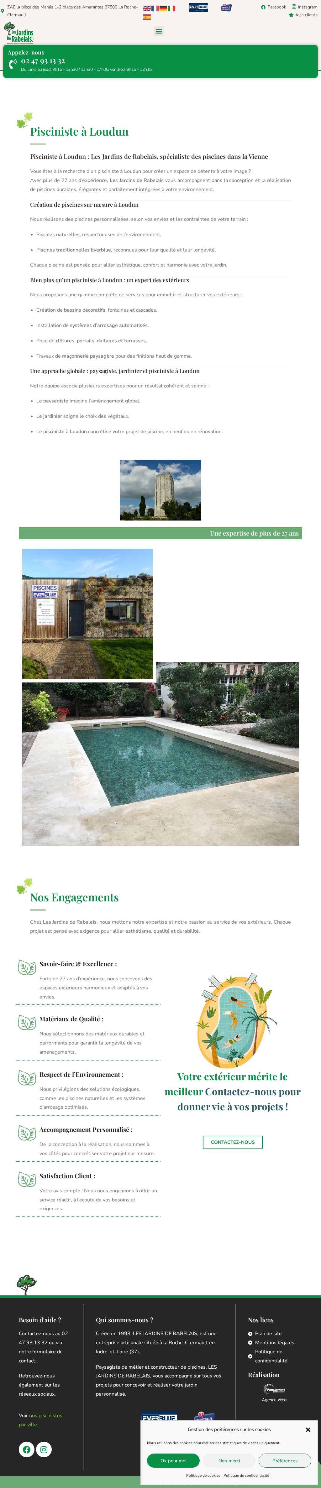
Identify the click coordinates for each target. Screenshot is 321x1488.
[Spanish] (147, 16)
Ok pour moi (173, 1461)
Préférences (284, 1461)
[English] (147, 7)
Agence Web (274, 1400)
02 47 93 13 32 (43, 60)
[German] (164, 7)
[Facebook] (26, 1449)
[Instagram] (44, 1449)
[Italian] (172, 7)
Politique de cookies (203, 1475)
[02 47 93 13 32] (13, 64)
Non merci (229, 1461)
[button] (308, 1430)
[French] (155, 7)
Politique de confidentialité (246, 1475)
